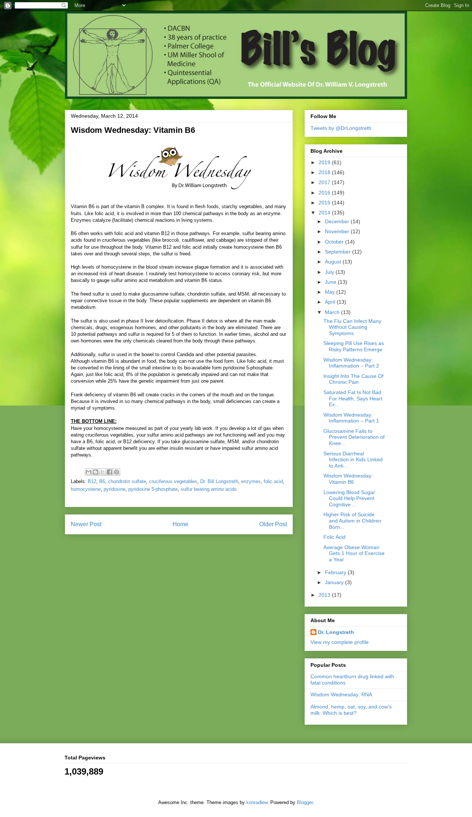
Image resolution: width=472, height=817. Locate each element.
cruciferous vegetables (173, 481)
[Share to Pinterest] (116, 472)
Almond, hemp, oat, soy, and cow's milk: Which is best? (351, 710)
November (338, 231)
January (335, 582)
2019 (325, 162)
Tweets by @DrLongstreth (340, 128)
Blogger (305, 802)
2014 (325, 213)
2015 (325, 203)
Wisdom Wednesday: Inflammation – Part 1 (351, 418)
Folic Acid (334, 537)
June (331, 282)
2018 (325, 172)
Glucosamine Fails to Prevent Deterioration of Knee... (354, 437)
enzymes (251, 481)
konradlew (256, 802)
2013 (325, 595)
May (330, 292)
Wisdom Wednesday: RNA (341, 694)
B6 (102, 481)
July (330, 272)
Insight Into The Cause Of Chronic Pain (353, 379)
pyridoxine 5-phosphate (153, 489)
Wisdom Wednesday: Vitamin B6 (348, 479)
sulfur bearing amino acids (209, 489)
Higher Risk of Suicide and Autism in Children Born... (352, 520)
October (335, 242)
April (331, 302)
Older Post (273, 524)
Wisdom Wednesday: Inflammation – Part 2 (351, 363)
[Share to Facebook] (109, 472)
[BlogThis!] (95, 472)
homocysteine (86, 489)
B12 (92, 481)
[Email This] (88, 472)
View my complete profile (339, 642)
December (338, 221)
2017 (325, 182)
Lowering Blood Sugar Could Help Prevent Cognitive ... (349, 498)
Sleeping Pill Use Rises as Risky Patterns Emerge (353, 346)
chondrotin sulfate (127, 481)
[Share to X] (102, 472)
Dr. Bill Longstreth (219, 481)
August (334, 262)
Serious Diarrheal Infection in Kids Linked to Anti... (353, 460)
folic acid (273, 481)
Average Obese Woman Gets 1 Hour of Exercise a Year (354, 553)
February (336, 572)
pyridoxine (114, 489)
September (338, 252)
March (333, 312)
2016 (325, 193)
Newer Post (86, 524)
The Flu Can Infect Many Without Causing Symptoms (352, 327)
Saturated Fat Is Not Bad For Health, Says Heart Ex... (352, 398)
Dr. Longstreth (336, 632)
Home (180, 524)
